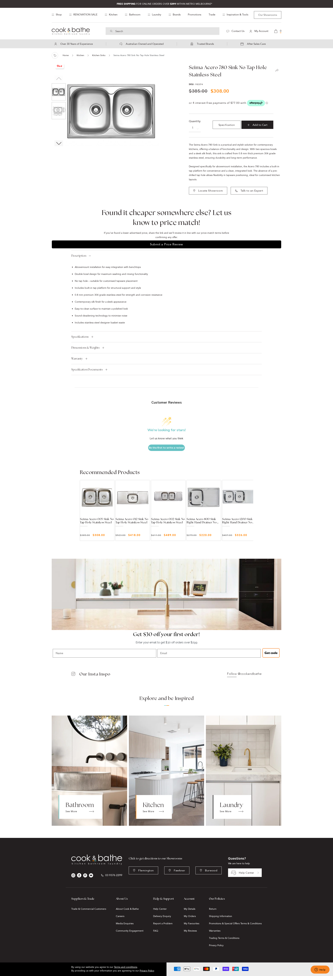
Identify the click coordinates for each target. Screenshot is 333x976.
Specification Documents (87, 369)
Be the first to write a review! (166, 447)
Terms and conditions (125, 967)
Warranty (77, 358)
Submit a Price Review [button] (166, 244)
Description (78, 255)
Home (66, 55)
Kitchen (80, 55)
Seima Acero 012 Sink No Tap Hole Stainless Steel (132, 520)
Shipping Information (220, 916)
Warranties (214, 930)
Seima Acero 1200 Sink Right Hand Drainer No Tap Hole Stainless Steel (238, 520)
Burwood (211, 870)
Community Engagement (129, 930)
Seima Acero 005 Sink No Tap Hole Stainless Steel (97, 520)
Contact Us (237, 31)
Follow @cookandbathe (244, 674)
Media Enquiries (125, 923)
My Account (261, 31)
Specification (227, 125)
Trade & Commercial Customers (88, 909)
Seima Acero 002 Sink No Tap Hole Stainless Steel (168, 520)
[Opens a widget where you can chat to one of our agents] (320, 970)
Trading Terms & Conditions (224, 938)
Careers (120, 916)
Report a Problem (163, 923)
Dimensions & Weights (85, 347)
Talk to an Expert (252, 191)
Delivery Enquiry (162, 916)
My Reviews (190, 930)
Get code (271, 653)
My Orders (190, 916)
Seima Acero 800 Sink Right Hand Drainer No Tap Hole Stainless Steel (202, 520)
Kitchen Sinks (98, 55)
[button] (58, 143)
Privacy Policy (216, 945)
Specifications (80, 337)
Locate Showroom (210, 191)
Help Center (246, 872)
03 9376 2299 (113, 875)
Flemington (146, 870)
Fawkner (179, 870)
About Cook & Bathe (127, 909)
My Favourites (191, 923)
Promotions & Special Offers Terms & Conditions (235, 923)
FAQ (155, 930)
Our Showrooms (267, 15)
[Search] (111, 31)
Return (212, 909)
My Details (189, 909)
